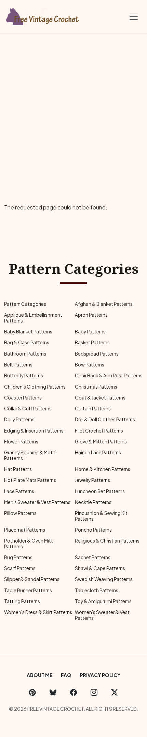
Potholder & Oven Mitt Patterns (28, 543)
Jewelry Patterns (92, 480)
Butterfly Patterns (23, 375)
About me (40, 675)
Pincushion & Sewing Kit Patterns (101, 515)
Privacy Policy (100, 675)
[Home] (42, 15)
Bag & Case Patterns (26, 342)
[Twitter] (114, 692)
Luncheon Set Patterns (100, 491)
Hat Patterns (18, 469)
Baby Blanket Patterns (28, 331)
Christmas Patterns (96, 387)
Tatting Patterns (22, 601)
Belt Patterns (18, 364)
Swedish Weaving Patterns (104, 579)
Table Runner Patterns (28, 590)
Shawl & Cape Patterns (100, 568)
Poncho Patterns (93, 530)
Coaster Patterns (23, 398)
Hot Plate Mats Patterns (30, 480)
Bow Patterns (89, 364)
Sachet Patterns (92, 557)
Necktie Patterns (93, 502)
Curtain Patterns (93, 408)
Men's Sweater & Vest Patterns (37, 502)
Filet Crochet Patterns (99, 431)
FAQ (66, 675)
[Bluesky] (53, 692)
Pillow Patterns (20, 513)
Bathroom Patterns (25, 354)
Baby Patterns (90, 331)
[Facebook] (73, 692)
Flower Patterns (21, 441)
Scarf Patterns (20, 568)
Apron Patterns (91, 315)
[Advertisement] (73, 110)
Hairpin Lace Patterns (98, 452)
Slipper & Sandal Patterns (31, 579)
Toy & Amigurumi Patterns (103, 601)
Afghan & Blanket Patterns (104, 304)
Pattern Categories (25, 304)
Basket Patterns (92, 342)
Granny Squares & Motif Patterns (30, 455)
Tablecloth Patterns (96, 590)
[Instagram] (94, 692)
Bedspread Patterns (97, 354)
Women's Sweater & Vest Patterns (102, 615)
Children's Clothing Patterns (35, 387)
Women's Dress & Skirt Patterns (38, 612)
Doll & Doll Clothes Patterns (105, 419)
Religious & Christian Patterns (107, 541)
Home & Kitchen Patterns (102, 469)
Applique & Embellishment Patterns (33, 317)
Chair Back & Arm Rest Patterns (109, 375)
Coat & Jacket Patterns (100, 398)
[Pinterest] (32, 692)
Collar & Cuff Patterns (28, 408)
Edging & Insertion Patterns (34, 431)
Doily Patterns (19, 419)
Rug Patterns (18, 557)
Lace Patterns (19, 491)
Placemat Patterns (24, 530)
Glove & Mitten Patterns (101, 441)
